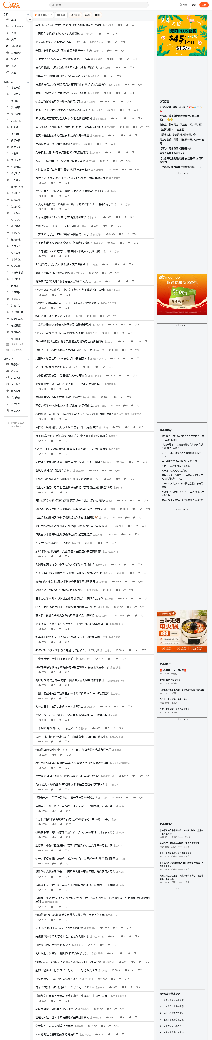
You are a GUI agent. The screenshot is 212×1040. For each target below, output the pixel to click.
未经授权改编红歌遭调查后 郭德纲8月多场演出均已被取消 (69, 526)
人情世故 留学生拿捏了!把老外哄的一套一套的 (62, 169)
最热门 (14, 32)
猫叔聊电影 (117, 624)
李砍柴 (91, 161)
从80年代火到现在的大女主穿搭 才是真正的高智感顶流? (68, 551)
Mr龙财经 (96, 281)
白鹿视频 (84, 1009)
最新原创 (16, 46)
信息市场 (16, 94)
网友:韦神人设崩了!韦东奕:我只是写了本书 (60, 161)
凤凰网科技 (97, 42)
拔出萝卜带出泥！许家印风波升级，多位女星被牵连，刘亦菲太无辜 (75, 832)
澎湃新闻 (96, 152)
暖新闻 (14, 285)
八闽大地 (16, 120)
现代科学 (16, 279)
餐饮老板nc (78, 273)
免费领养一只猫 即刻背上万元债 (54, 1026)
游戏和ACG (17, 318)
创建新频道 (17, 349)
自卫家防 (16, 292)
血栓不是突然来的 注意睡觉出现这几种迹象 (60, 93)
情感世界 (16, 332)
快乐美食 (16, 219)
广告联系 (16, 377)
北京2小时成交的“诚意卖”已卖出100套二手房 (61, 42)
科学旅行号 (108, 776)
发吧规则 (16, 397)
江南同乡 (16, 246)
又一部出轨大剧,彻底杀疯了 (51, 367)
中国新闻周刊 (119, 995)
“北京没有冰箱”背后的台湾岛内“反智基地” (59, 333)
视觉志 (77, 543)
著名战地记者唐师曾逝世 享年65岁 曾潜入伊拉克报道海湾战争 (72, 763)
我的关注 (16, 59)
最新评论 (16, 52)
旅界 (77, 144)
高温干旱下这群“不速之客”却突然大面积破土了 (62, 110)
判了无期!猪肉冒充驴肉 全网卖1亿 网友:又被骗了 (64, 243)
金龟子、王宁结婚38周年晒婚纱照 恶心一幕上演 (63, 350)
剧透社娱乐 (100, 118)
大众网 (103, 970)
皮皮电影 (115, 178)
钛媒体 (82, 226)
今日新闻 (75, 15)
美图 (13, 72)
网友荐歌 (16, 127)
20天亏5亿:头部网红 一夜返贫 (52, 543)
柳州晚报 (104, 607)
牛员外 (103, 797)
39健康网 (94, 93)
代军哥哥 (98, 953)
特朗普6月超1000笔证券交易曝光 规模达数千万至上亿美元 (70, 915)
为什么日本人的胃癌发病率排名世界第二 (59, 706)
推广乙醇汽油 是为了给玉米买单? (54, 316)
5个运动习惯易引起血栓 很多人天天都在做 (60, 264)
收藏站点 (16, 410)
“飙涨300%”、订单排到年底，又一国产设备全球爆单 (66, 797)
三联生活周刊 (111, 551)
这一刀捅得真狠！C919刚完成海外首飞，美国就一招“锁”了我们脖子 (75, 858)
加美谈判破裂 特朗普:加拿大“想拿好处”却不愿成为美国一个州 (71, 637)
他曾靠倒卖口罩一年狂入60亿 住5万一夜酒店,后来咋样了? (69, 384)
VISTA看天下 (104, 615)
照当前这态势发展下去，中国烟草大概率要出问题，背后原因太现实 (75, 871)
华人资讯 (109, 25)
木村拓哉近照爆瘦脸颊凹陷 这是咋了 (57, 1034)
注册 (204, 4)
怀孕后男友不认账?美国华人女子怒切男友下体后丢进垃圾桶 (70, 290)
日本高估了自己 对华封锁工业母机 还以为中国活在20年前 (69, 598)
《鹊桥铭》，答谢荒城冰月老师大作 (178, 134)
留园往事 (16, 338)
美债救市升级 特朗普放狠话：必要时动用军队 (62, 936)
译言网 (104, 427)
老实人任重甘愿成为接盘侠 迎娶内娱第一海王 (62, 135)
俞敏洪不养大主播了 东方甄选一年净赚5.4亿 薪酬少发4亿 (69, 509)
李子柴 (99, 242)
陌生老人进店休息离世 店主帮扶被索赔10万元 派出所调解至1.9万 (73, 487)
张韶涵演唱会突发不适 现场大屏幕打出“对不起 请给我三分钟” (71, 84)
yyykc (121, 806)
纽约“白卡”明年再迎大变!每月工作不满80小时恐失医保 (67, 303)
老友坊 (14, 153)
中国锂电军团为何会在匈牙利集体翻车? (58, 397)
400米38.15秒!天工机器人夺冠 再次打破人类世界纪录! (67, 650)
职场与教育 (17, 186)
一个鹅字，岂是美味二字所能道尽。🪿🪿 (181, 167)
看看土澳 (99, 350)
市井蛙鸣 (16, 133)
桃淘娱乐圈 (117, 736)
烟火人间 (16, 265)
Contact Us (17, 371)
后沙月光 (92, 333)
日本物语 (86, 1034)
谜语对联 (16, 206)
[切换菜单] (30, 19)
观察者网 (90, 928)
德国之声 (79, 470)
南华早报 (102, 564)
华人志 (109, 573)
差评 (80, 316)
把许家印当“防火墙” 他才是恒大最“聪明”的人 (61, 281)
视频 (13, 65)
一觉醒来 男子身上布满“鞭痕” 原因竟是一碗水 (62, 234)
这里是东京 (96, 375)
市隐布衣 (96, 1017)
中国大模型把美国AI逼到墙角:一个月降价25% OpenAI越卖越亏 (72, 693)
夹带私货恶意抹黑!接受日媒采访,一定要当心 (61, 375)
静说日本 (90, 706)
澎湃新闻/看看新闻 (121, 763)
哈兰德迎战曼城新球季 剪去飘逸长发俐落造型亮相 (64, 517)
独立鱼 (74, 367)
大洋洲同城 (17, 312)
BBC (110, 500)
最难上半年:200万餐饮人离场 (52, 273)
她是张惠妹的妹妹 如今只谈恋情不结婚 (58, 979)
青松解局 (110, 127)
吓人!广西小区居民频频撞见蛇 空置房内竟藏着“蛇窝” (66, 607)
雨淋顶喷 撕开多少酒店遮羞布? (53, 144)
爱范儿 (109, 341)
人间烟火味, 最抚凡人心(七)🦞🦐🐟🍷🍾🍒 (181, 108)
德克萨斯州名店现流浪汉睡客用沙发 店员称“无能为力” (67, 67)
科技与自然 (17, 272)
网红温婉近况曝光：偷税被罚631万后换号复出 (62, 953)
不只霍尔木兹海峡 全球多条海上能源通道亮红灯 (63, 534)
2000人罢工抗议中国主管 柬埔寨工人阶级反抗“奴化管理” (68, 573)
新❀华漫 (16, 259)
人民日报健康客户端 (114, 680)
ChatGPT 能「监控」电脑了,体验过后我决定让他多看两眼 (69, 341)
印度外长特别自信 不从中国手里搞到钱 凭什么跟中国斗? (68, 462)
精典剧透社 (98, 135)
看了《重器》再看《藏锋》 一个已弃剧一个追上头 (64, 987)
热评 (13, 39)
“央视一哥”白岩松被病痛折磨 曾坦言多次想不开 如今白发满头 (71, 449)
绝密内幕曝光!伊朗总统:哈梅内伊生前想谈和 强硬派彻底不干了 (72, 667)
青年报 (99, 50)
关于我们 (16, 384)
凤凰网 (112, 191)
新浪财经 (86, 658)
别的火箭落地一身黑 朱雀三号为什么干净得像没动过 (66, 970)
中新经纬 (112, 914)
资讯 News (17, 26)
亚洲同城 (16, 166)
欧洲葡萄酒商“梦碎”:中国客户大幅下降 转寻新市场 (64, 564)
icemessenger (51, 901)
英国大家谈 (98, 169)
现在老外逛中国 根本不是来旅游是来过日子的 (62, 1017)
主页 (13, 19)
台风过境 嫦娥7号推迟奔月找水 (53, 470)
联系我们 (16, 364)
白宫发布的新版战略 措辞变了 (53, 945)
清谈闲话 (16, 305)
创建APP (15, 404)
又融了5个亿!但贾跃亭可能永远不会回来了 (60, 590)
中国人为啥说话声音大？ (172, 153)
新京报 (118, 487)
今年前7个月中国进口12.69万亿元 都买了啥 (61, 76)
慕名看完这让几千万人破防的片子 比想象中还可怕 (64, 615)
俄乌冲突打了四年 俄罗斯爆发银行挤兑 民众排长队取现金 (69, 127)
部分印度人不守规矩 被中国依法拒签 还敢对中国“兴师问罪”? (70, 191)
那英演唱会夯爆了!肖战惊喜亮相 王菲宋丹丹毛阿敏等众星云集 (71, 624)
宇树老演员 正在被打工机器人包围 (55, 226)
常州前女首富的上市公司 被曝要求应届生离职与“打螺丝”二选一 (72, 996)
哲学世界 (16, 173)
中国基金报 (98, 936)
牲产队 (83, 728)
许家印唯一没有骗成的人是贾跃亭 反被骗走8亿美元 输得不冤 (71, 715)
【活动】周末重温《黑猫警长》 (176, 148)
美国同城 (16, 160)
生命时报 (93, 264)
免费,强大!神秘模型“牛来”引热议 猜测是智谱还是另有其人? (69, 784)
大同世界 (16, 193)
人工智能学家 (123, 204)
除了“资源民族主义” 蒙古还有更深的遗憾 (59, 928)
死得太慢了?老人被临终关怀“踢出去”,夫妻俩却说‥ (64, 405)
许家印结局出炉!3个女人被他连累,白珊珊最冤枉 (63, 324)
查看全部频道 (18, 344)
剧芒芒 (101, 987)
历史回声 (16, 147)
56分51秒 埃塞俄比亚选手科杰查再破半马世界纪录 (65, 581)
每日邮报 (101, 405)
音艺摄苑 (16, 213)
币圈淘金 (16, 299)
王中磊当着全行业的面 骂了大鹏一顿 (57, 659)
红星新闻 (115, 84)
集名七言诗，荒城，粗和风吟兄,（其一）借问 (182, 141)
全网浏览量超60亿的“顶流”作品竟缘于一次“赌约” (64, 50)
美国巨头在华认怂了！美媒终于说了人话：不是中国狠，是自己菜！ (75, 806)
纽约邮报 (116, 667)
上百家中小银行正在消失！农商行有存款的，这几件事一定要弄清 (73, 845)
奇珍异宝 (16, 252)
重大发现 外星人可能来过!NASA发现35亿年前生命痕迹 (67, 776)
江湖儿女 (16, 180)
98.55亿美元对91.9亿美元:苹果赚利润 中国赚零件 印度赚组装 (71, 435)
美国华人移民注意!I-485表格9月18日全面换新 (62, 358)
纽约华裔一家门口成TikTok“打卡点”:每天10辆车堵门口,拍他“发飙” (74, 414)
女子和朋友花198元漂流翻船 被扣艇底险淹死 (61, 152)
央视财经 (94, 76)
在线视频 (16, 325)
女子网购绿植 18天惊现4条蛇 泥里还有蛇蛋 (60, 217)
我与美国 (16, 107)
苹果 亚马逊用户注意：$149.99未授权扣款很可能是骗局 (68, 25)
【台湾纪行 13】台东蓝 (172, 129)
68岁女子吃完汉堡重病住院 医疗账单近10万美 (62, 59)
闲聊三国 (16, 140)
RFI (109, 526)
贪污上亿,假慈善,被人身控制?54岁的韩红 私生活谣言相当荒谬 (71, 178)
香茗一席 (16, 87)
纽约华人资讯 (109, 303)
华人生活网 (114, 289)
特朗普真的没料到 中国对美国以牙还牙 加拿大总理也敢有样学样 (73, 750)
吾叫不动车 (88, 33)
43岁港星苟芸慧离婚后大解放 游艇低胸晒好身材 (63, 118)
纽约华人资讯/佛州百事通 (128, 414)
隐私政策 (16, 390)
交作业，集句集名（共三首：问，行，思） (182, 124)
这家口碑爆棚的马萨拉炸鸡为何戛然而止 (59, 101)
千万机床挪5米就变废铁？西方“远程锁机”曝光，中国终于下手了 (72, 819)
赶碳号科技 (90, 397)
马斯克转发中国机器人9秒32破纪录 (56, 1009)
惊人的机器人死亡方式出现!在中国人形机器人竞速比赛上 (68, 251)
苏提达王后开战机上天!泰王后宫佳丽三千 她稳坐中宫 (66, 427)
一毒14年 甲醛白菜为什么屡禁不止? (56, 728)
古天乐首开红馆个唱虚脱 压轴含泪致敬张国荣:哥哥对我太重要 (71, 736)
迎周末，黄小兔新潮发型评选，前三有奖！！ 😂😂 (179, 117)
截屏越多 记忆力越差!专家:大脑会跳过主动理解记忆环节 (68, 680)
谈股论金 (16, 232)
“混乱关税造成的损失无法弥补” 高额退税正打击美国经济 (68, 962)
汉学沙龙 (16, 113)
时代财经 (110, 509)
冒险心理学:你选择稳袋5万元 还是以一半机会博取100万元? (70, 500)
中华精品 (16, 226)
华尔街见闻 (113, 784)
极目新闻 (94, 217)
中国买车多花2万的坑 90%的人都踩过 (57, 33)
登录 (194, 4)
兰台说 (116, 693)
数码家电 (16, 239)
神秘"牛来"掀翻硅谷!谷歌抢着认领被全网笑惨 (62, 479)
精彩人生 (16, 199)
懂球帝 (104, 517)
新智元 (95, 479)
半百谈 (14, 100)
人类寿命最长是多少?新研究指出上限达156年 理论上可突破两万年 (74, 204)
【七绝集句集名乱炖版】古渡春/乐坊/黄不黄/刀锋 (181, 160)
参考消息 (78, 945)
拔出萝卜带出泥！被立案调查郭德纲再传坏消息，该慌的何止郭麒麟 (75, 885)
